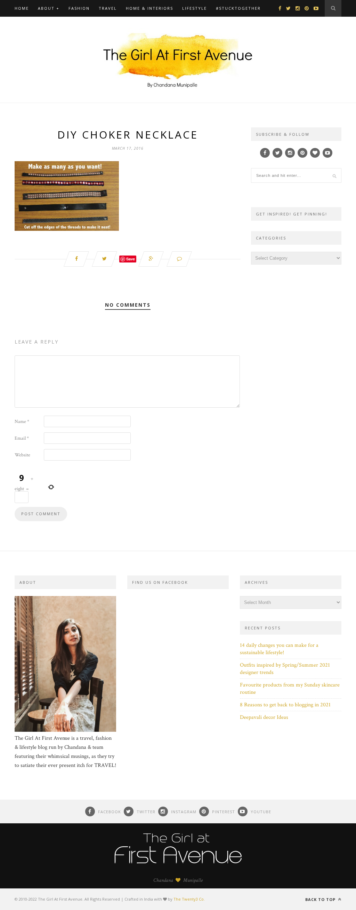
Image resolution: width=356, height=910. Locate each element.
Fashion (79, 8)
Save (130, 258)
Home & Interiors (149, 8)
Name (22, 421)
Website (22, 455)
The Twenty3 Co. (189, 899)
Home (22, 8)
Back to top (321, 899)
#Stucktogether (238, 8)
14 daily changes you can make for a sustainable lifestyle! (279, 649)
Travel (108, 8)
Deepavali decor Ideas (264, 717)
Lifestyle (194, 8)
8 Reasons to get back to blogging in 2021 (285, 704)
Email (22, 438)
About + (48, 8)
